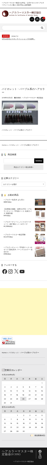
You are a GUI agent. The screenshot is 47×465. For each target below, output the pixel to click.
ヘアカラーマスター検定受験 (15, 235)
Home (4, 145)
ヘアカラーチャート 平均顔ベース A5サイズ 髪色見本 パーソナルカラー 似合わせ (18, 249)
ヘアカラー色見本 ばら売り (14, 200)
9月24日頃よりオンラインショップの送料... (18, 39)
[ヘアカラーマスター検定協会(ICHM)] (21, 13)
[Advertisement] (23, 61)
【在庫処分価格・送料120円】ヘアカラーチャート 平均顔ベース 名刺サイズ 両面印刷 (18, 211)
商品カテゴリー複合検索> (23, 167)
